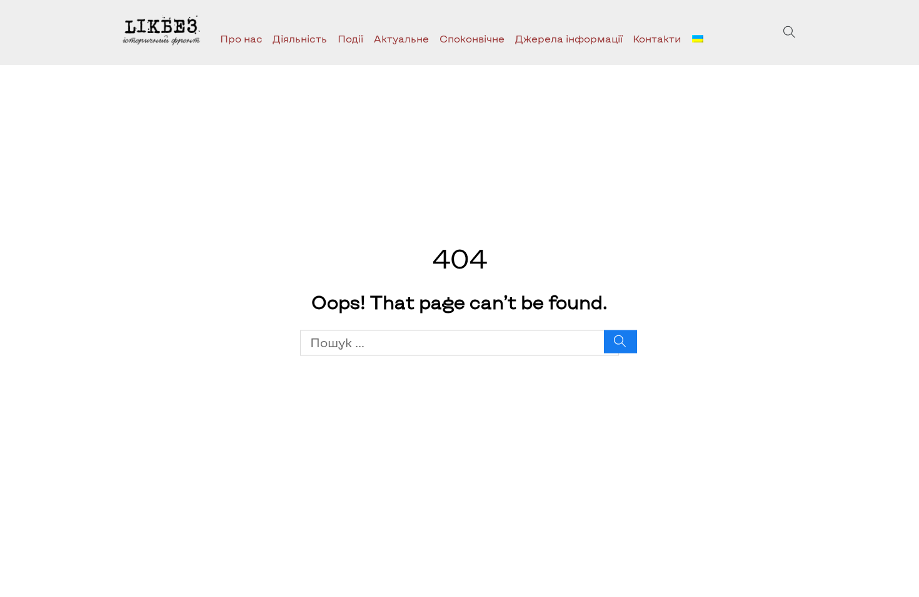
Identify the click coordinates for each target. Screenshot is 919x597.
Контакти (657, 38)
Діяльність (300, 38)
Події (350, 38)
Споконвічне (472, 38)
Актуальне (401, 38)
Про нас (241, 38)
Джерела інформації (569, 38)
